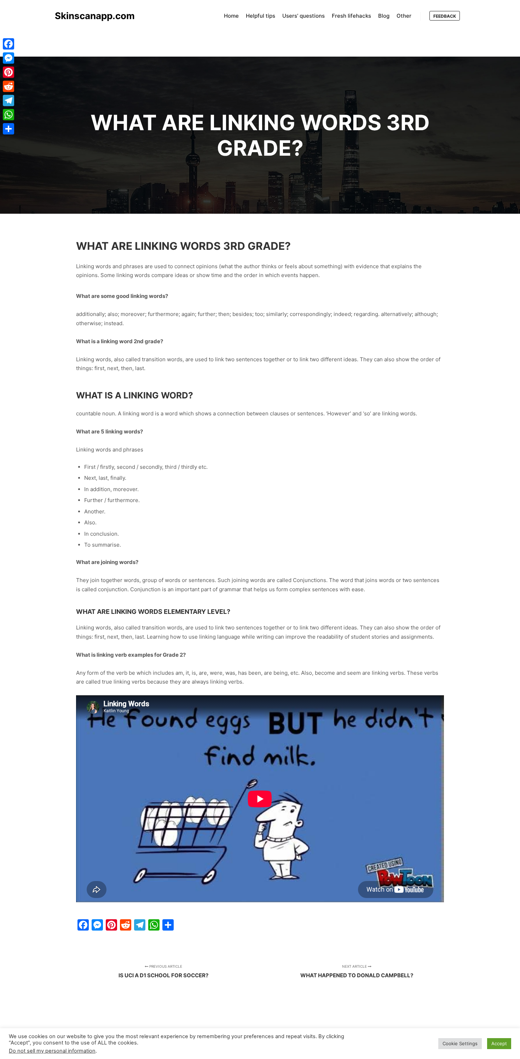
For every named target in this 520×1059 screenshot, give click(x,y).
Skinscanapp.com (90, 15)
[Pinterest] (8, 72)
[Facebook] (8, 44)
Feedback (444, 16)
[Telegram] (8, 100)
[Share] (8, 129)
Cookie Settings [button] (460, 1043)
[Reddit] (8, 86)
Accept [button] (499, 1043)
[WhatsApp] (8, 115)
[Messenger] (8, 58)
